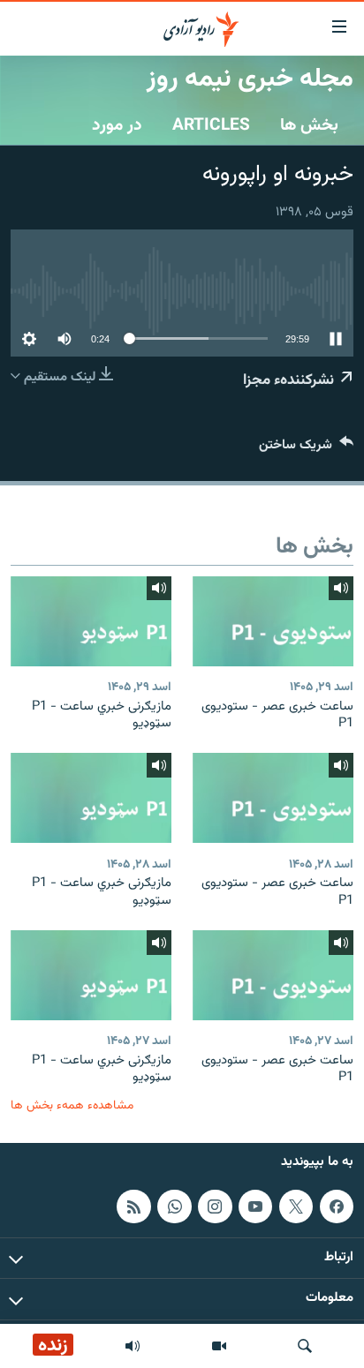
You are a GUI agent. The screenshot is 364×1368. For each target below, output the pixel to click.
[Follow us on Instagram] (214, 1206)
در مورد (117, 125)
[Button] (306, 449)
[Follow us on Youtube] (255, 1206)
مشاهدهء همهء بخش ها (72, 1105)
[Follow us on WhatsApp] (174, 1206)
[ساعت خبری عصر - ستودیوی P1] (273, 621)
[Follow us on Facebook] (336, 1206)
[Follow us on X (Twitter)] (296, 1206)
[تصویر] (219, 1346)
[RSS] (133, 1206)
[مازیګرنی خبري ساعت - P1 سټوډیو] (91, 621)
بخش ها (309, 125)
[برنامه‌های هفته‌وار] (132, 1346)
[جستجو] (304, 1346)
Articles (211, 125)
